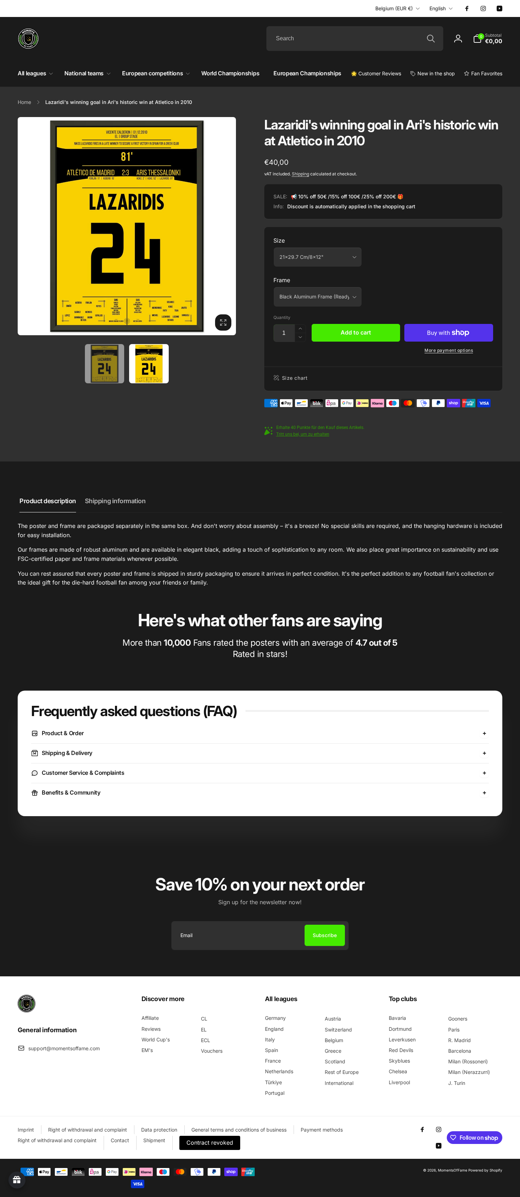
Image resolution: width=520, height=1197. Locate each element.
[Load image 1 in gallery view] (104, 363)
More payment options (448, 350)
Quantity (281, 317)
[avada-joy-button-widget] (16, 1180)
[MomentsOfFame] (26, 1010)
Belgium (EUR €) (394, 8)
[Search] (431, 38)
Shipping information (115, 501)
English (437, 8)
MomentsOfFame (452, 1170)
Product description (47, 501)
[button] (487, 38)
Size (279, 240)
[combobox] (354, 38)
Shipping (300, 173)
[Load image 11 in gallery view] (148, 363)
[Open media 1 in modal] (127, 226)
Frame (281, 280)
